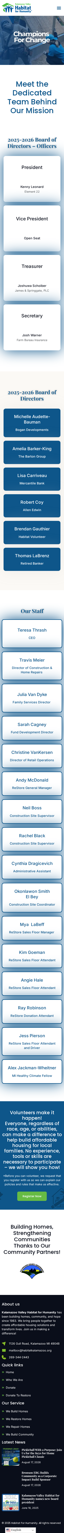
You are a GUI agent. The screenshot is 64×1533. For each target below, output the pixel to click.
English (15, 1530)
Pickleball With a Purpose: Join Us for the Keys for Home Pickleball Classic (42, 1453)
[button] (59, 8)
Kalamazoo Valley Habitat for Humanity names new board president (40, 1499)
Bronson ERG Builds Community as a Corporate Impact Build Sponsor (39, 1476)
